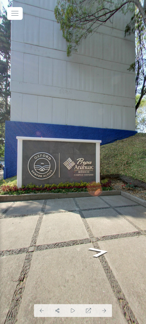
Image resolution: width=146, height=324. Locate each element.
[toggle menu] (15, 13)
